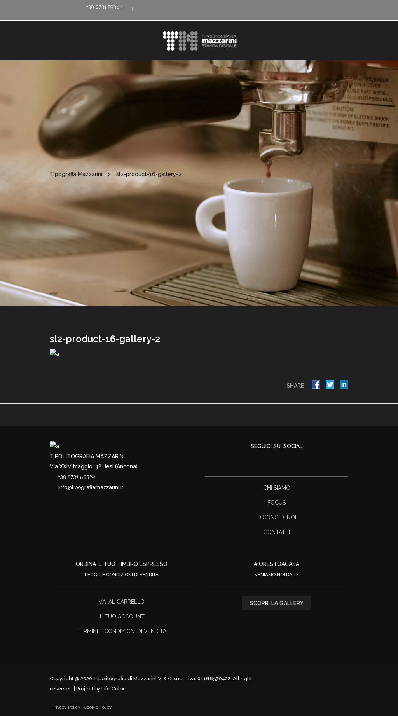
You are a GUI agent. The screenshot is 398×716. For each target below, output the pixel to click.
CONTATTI (277, 532)
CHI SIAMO (276, 488)
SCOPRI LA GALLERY (277, 603)
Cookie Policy (98, 707)
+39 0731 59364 (104, 7)
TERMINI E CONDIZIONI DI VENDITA (121, 631)
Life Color (113, 689)
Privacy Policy (66, 707)
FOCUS (276, 502)
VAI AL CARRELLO (122, 602)
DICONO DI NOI (276, 517)
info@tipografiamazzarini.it (90, 487)
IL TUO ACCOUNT (122, 616)
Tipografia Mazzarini (76, 174)
